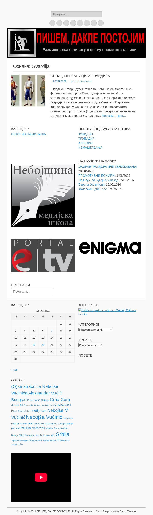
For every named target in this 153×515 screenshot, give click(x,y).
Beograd (18, 399)
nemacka (68, 418)
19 (33, 344)
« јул (14, 369)
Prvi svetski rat (60, 428)
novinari (23, 424)
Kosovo (21, 411)
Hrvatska (45, 405)
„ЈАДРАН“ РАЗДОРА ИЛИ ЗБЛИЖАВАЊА (107, 166)
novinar (15, 423)
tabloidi (46, 440)
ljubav (28, 411)
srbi (53, 435)
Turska (61, 440)
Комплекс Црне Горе (92, 189)
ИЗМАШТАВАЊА (90, 147)
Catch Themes (128, 511)
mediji (35, 411)
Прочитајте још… (114, 115)
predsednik (38, 427)
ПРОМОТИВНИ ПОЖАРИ (96, 175)
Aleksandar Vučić (45, 393)
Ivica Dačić (64, 404)
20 (42, 344)
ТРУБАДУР (86, 138)
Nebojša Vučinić (44, 417)
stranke (38, 440)
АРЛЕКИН (85, 143)
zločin (20, 444)
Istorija (53, 405)
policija (70, 424)
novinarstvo (36, 423)
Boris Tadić (33, 400)
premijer (49, 428)
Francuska (28, 405)
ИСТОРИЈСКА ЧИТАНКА (28, 134)
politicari (15, 428)
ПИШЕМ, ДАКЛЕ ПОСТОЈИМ (53, 511)
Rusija (14, 435)
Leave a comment (81, 81)
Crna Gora (60, 399)
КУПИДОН (85, 134)
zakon (14, 444)
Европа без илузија (91, 184)
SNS (48, 435)
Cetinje (45, 400)
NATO (43, 411)
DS (21, 405)
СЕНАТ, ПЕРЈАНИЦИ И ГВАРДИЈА (80, 76)
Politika (26, 427)
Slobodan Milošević (35, 435)
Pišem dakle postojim (55, 423)
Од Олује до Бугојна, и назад (98, 180)
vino (67, 440)
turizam (53, 440)
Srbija (62, 434)
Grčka (37, 405)
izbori (14, 411)
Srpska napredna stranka (22, 440)
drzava (15, 404)
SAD (21, 435)
